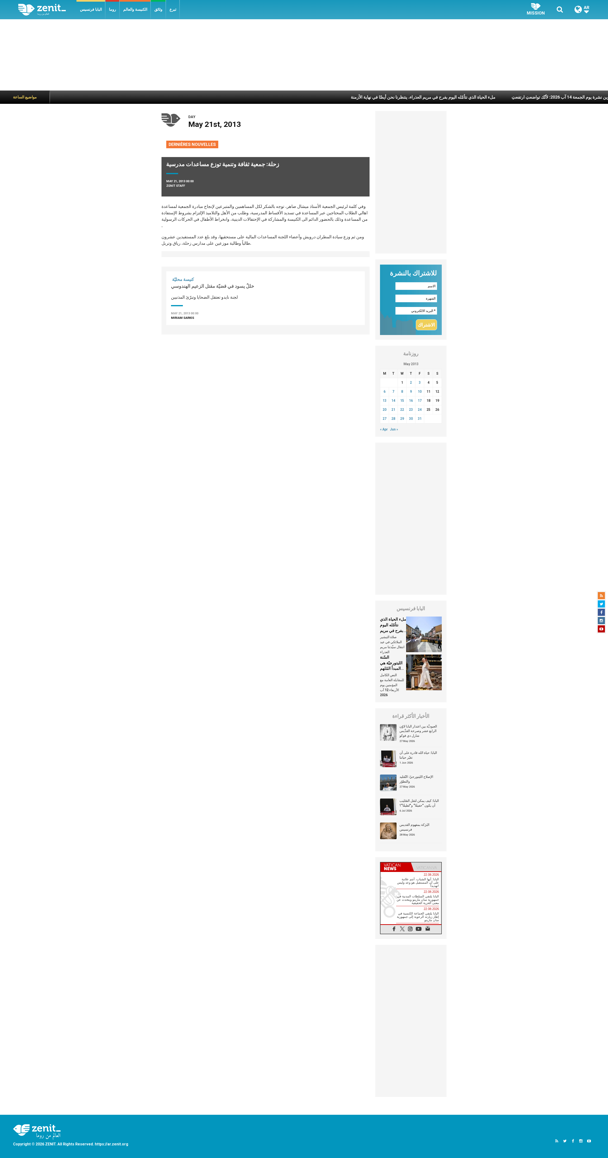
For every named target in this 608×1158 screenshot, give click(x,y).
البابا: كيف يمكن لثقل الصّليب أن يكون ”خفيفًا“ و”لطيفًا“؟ (419, 803)
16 (411, 400)
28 (393, 419)
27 (384, 419)
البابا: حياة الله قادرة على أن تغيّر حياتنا (418, 755)
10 (420, 391)
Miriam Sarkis (182, 318)
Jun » (394, 429)
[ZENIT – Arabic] (47, 9)
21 (393, 410)
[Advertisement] (304, 55)
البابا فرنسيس (91, 9)
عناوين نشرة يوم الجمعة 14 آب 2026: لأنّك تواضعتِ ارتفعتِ (524, 97)
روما (112, 9)
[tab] (395, 866)
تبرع (173, 9)
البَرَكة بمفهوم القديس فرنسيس (414, 827)
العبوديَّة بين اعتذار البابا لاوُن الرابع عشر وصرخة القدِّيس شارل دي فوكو (418, 730)
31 (420, 419)
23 (411, 410)
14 (393, 400)
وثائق (158, 9)
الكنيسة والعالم (135, 9)
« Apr (384, 429)
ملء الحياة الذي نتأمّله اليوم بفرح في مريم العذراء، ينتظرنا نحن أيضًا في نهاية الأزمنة (385, 97)
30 (411, 419)
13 (384, 400)
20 (384, 410)
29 (402, 419)
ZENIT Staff (175, 185)
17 (420, 400)
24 (420, 410)
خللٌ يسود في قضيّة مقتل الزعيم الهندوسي (212, 286)
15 (402, 400)
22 (402, 410)
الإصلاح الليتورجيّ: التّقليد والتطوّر (416, 779)
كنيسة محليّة (183, 279)
